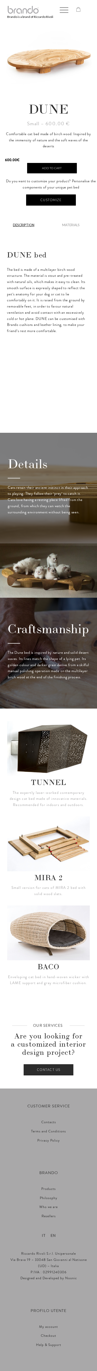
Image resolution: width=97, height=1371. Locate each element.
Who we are (48, 1207)
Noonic (71, 1278)
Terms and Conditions (48, 1131)
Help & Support (48, 1344)
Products (48, 1188)
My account (48, 1326)
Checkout (48, 1335)
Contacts (48, 1122)
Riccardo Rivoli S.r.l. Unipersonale (48, 1253)
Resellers (49, 1216)
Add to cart (52, 168)
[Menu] (61, 10)
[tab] (23, 227)
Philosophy (48, 1198)
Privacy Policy (48, 1140)
